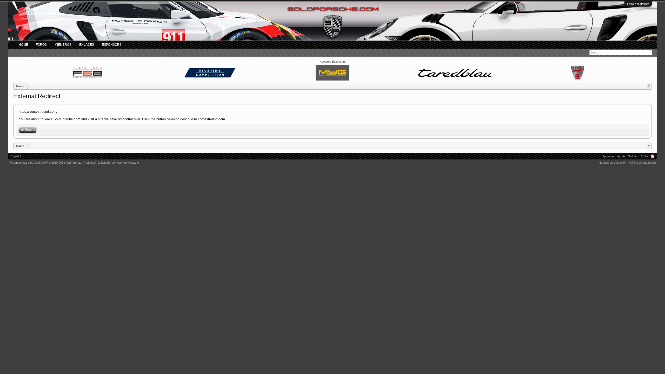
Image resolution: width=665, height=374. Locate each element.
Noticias (633, 156)
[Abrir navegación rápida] (648, 86)
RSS (652, 156)
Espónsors (112, 44)
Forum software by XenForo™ (45, 162)
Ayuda (621, 156)
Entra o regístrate (638, 3)
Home (23, 44)
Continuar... (28, 129)
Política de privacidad (642, 162)
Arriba (644, 156)
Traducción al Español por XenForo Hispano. (111, 162)
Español (16, 156)
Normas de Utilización (612, 162)
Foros (41, 44)
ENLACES (86, 44)
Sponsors (608, 156)
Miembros (63, 44)
